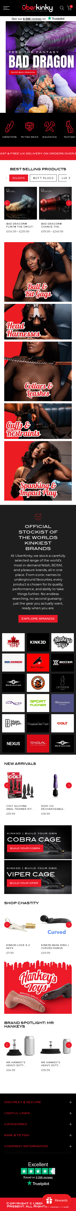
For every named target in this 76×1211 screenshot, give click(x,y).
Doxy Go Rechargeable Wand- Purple (52, 807)
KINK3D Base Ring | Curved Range (55, 947)
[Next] (69, 177)
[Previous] (6, 177)
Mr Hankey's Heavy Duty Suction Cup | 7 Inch (52, 1064)
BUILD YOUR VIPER (24, 883)
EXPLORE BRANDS (38, 618)
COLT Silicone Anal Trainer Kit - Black (20, 807)
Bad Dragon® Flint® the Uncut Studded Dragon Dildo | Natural (19, 225)
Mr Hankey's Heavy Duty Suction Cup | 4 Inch (18, 1064)
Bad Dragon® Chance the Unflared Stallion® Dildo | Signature (54, 225)
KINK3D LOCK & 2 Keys (18, 947)
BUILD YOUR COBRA (25, 848)
